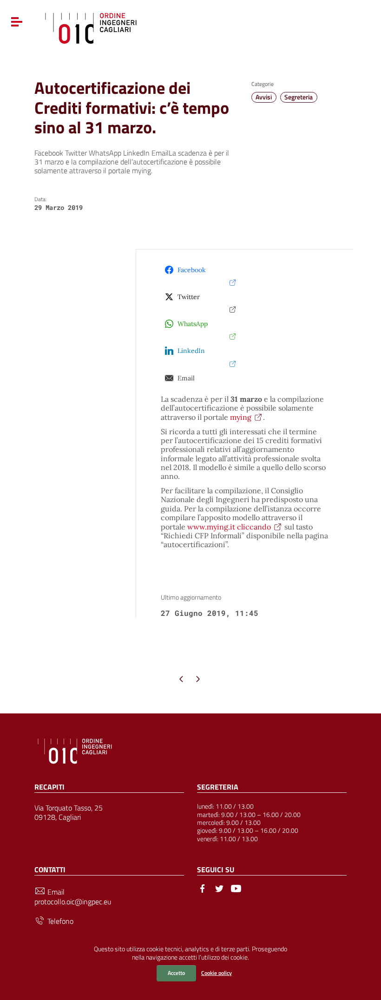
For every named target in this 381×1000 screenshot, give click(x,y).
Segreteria (298, 97)
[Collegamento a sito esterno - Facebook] (202, 887)
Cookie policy (216, 972)
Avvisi (264, 97)
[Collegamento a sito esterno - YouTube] (236, 887)
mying (240, 417)
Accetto (176, 972)
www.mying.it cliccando (229, 526)
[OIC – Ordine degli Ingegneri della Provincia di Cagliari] (91, 27)
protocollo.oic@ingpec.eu (72, 901)
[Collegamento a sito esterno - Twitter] (219, 887)
